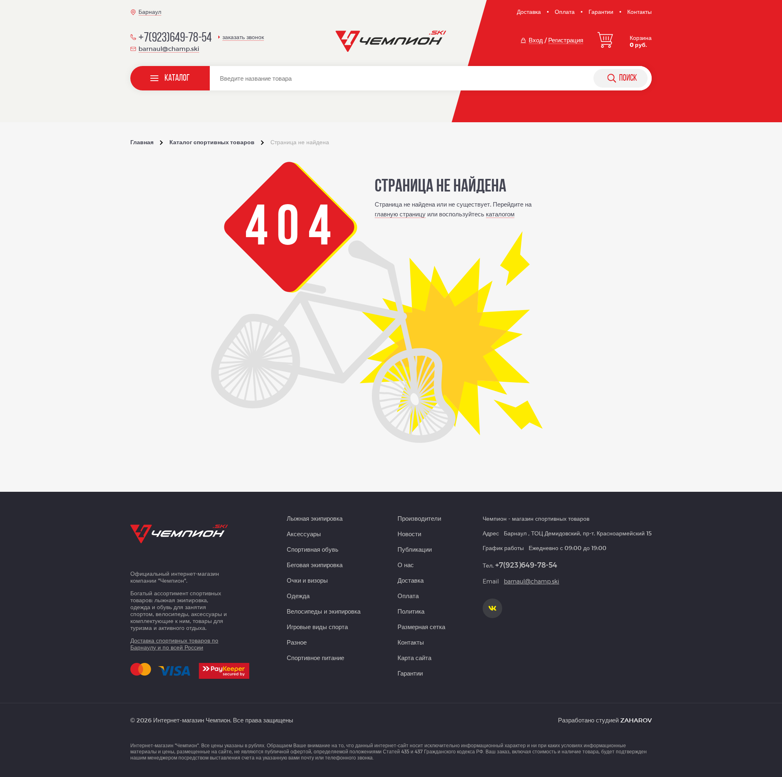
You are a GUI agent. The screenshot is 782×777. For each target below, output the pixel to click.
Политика (411, 611)
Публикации (415, 549)
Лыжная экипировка (315, 518)
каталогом (500, 214)
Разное (297, 642)
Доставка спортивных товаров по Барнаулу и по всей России (174, 644)
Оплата (565, 11)
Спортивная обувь (312, 549)
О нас (406, 564)
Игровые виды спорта (317, 626)
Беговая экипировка (315, 564)
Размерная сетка (421, 626)
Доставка (529, 11)
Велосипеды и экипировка (323, 611)
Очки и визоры (307, 580)
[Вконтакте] (492, 608)
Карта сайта (414, 657)
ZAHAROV (636, 720)
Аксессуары (304, 533)
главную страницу (400, 214)
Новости (409, 533)
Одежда (298, 595)
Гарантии (601, 11)
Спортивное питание (315, 657)
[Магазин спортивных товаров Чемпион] (391, 42)
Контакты (639, 11)
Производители (419, 518)
